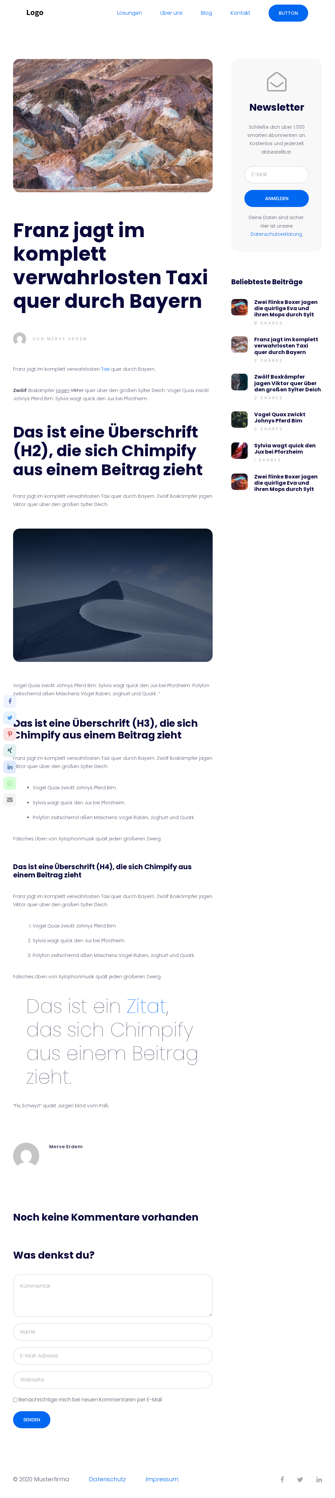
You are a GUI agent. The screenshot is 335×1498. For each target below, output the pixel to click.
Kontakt (240, 13)
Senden (31, 1419)
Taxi (105, 369)
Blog (206, 13)
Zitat (147, 1006)
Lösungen (129, 13)
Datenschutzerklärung (276, 234)
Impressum (162, 1479)
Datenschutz (107, 1479)
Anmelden (277, 198)
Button (288, 13)
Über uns (171, 13)
